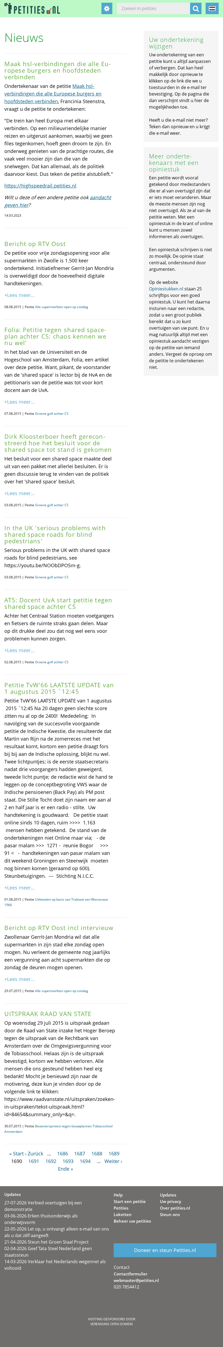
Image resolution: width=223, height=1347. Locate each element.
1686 (62, 1153)
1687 (79, 1153)
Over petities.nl (175, 1208)
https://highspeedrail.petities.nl (40, 185)
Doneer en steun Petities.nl (165, 1250)
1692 (50, 1161)
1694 (85, 1161)
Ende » (65, 1168)
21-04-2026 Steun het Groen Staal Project (46, 1242)
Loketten (123, 1214)
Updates (168, 1195)
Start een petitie (130, 1201)
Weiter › (113, 1161)
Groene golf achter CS (52, 413)
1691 (33, 1161)
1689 (114, 1153)
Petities (121, 1208)
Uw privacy (170, 1201)
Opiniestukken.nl (166, 289)
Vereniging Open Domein (111, 1324)
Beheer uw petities (132, 1221)
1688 (96, 1153)
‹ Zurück (34, 1153)
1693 (68, 1161)
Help (118, 1195)
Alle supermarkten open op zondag (61, 307)
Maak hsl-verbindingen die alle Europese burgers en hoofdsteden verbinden (52, 94)
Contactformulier (130, 1274)
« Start (16, 1153)
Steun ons (170, 1214)
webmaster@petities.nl (136, 1280)
